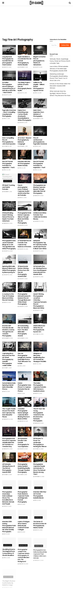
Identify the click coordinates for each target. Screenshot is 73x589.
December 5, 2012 (7, 191)
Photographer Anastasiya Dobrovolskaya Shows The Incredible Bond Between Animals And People (8, 498)
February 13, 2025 (7, 223)
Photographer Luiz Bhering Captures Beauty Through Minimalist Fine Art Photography (39, 189)
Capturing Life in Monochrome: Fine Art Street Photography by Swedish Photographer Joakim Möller (8, 359)
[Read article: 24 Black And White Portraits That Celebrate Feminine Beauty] (40, 206)
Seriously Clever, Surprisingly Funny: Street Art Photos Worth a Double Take (60, 61)
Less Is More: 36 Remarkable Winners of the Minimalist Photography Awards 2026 (59, 69)
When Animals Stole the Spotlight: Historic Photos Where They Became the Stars (60, 93)
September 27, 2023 (39, 476)
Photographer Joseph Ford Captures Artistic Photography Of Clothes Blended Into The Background (23, 555)
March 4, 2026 (7, 302)
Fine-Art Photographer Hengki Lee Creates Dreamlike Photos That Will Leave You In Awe (24, 358)
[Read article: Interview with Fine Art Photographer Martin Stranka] (24, 154)
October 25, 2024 (38, 334)
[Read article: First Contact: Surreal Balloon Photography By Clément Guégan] (24, 572)
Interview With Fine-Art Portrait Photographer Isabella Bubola (40, 495)
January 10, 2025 (23, 306)
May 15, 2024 (6, 391)
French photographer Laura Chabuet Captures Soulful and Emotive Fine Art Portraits (23, 190)
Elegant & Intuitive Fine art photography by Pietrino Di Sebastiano (39, 61)
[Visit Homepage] (36, 3)
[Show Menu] (3, 3)
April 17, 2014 (6, 118)
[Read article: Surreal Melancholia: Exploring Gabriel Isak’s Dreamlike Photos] (9, 376)
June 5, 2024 (22, 366)
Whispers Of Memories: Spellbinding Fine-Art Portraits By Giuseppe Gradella (39, 357)
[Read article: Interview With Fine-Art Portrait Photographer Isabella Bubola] (40, 485)
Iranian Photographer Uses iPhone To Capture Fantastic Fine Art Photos (24, 387)
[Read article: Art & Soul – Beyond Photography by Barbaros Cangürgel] (24, 131)
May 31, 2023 (22, 504)
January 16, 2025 (38, 276)
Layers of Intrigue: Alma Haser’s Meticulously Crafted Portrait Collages (24, 526)
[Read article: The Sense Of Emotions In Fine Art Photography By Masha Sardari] (40, 514)
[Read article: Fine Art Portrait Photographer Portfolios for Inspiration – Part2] (9, 154)
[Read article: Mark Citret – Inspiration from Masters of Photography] (40, 103)
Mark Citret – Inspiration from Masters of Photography (38, 113)
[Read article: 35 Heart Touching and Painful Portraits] (9, 178)
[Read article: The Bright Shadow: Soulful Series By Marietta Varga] (9, 572)
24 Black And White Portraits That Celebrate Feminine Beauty (40, 216)
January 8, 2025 (38, 310)
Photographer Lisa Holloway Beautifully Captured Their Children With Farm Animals (40, 553)
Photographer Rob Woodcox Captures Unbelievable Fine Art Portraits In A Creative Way (9, 442)
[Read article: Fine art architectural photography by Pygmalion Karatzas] (40, 131)
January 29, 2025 (39, 221)
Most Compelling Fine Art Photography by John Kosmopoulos (8, 141)
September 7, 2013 (23, 146)
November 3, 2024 (23, 338)
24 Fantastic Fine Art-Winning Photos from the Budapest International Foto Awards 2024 (40, 270)
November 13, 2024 (8, 338)
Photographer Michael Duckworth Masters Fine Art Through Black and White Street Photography (24, 299)
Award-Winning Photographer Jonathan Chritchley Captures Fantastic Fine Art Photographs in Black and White (40, 301)
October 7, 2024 (7, 368)
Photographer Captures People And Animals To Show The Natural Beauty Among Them (39, 469)
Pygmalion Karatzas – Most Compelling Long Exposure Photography (9, 113)
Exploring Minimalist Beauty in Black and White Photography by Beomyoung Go (9, 269)
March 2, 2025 (23, 197)
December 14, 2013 (38, 118)
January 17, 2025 (23, 278)
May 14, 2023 (22, 532)
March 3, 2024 (38, 393)
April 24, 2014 (37, 93)
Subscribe (65, 45)
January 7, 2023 (23, 587)
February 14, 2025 (38, 195)
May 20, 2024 (37, 364)
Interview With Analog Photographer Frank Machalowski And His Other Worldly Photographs (9, 527)
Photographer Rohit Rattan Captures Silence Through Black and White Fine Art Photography (24, 218)
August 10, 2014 (7, 95)
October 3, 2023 (23, 474)
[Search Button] (70, 3)
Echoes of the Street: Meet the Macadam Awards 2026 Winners (60, 86)
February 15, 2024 (7, 449)
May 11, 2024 (22, 393)
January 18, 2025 (7, 274)
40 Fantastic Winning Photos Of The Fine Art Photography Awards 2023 (8, 468)
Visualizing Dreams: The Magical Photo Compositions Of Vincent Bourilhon (8, 552)
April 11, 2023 (6, 557)
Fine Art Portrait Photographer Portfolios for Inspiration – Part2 (8, 164)
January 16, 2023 (7, 585)
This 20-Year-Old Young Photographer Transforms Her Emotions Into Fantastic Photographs (39, 415)
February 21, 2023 (38, 559)
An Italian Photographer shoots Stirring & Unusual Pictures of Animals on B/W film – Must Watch (9, 87)
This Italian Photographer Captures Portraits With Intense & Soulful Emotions (39, 387)
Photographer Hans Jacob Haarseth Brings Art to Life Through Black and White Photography (9, 245)
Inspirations (38, 106)
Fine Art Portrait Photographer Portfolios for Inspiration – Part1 (39, 164)
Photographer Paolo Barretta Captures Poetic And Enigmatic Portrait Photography (23, 497)
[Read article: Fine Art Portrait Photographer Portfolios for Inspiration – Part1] (40, 154)
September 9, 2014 (23, 67)
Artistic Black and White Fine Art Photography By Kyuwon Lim (39, 329)
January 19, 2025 (38, 251)
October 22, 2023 (38, 449)
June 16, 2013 (37, 146)
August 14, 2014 (38, 67)
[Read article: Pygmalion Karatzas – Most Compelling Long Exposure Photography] (9, 103)
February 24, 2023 (23, 563)
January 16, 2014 (23, 122)
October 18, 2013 (7, 146)
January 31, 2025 (23, 225)
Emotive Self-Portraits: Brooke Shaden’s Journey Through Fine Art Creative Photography (8, 331)
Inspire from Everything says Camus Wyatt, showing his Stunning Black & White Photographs (24, 115)
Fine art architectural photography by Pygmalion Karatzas (40, 141)
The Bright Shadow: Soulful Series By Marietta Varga (8, 581)
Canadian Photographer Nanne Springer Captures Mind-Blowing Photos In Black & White (24, 414)
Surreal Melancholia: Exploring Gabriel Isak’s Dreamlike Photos (9, 386)
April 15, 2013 (22, 168)
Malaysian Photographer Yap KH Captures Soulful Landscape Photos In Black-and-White (40, 245)
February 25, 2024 (8, 419)
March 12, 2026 (7, 67)
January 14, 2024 (23, 449)
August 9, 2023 (7, 506)
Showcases (7, 52)
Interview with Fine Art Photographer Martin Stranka (24, 163)
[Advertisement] (36, 22)
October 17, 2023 (7, 474)
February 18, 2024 (23, 421)
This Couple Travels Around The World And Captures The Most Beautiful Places (8, 413)
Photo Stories (8, 575)
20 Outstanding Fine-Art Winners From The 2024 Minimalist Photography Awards (23, 331)
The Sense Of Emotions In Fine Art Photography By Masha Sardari (39, 525)
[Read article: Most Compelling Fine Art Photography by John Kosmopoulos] (9, 131)
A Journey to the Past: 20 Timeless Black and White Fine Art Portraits (8, 297)
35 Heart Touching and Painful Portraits (8, 187)
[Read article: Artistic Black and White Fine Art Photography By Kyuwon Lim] (40, 319)
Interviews (22, 157)
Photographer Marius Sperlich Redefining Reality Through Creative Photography (24, 468)
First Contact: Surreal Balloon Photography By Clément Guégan (24, 582)
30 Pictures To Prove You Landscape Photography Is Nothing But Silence (39, 442)
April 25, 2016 (6, 170)
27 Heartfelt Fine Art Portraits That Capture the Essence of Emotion (24, 244)
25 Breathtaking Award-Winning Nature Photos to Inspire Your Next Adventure (8, 217)
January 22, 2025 (8, 251)
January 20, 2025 (23, 249)
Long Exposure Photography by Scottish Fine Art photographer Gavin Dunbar (7, 61)
